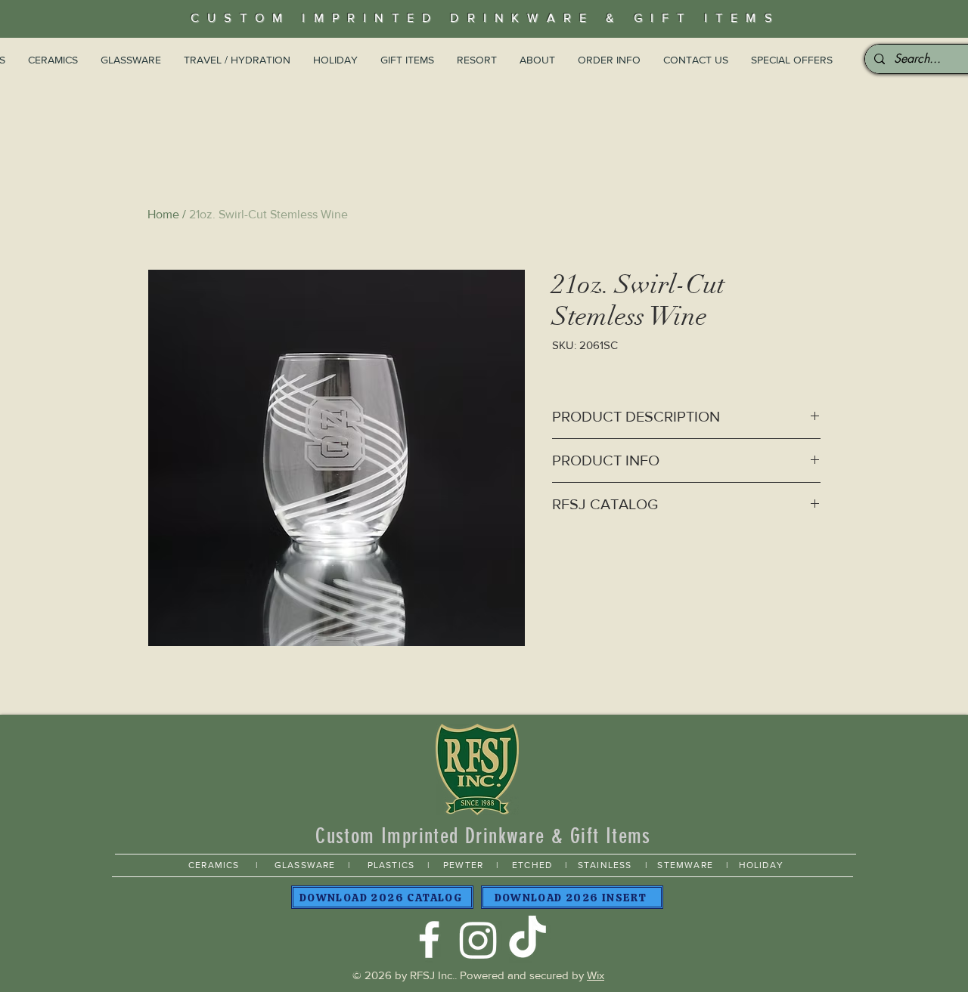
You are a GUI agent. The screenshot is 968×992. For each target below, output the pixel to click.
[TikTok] (527, 939)
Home (163, 214)
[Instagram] (478, 939)
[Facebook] (429, 939)
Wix (595, 975)
